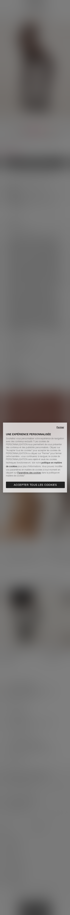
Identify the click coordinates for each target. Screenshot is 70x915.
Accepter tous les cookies (35, 485)
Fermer (60, 427)
